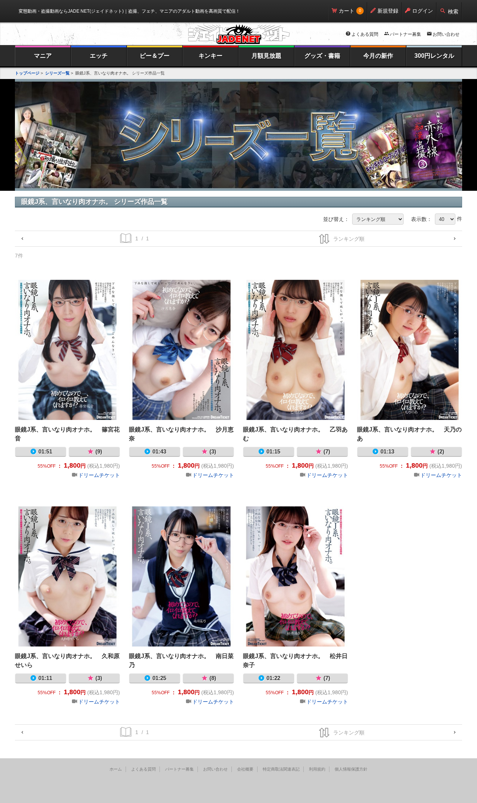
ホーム (116, 769)
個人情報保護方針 (351, 769)
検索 (453, 12)
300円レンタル (434, 56)
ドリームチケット (99, 475)
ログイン (422, 11)
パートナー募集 (405, 34)
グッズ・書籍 (322, 56)
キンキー (210, 56)
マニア (43, 56)
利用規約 (317, 769)
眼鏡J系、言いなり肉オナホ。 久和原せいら (67, 576)
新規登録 (388, 11)
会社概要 (245, 769)
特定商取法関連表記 (281, 769)
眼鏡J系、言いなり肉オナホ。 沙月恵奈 (181, 350)
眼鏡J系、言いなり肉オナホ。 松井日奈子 (295, 576)
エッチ (99, 56)
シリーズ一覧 (57, 73)
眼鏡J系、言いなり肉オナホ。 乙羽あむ (295, 350)
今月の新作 (378, 56)
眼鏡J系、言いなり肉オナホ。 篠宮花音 (67, 350)
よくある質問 (364, 34)
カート (346, 11)
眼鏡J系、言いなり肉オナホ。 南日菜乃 (181, 576)
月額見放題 (266, 56)
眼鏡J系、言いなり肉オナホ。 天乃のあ (409, 350)
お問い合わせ (446, 34)
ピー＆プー (155, 56)
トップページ (27, 73)
